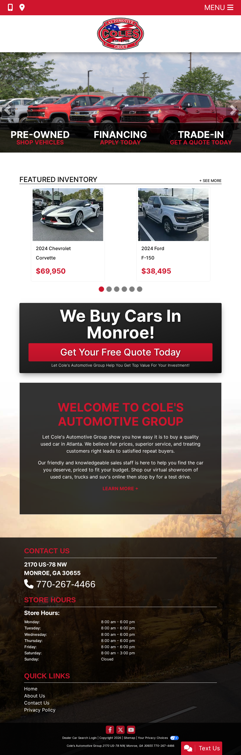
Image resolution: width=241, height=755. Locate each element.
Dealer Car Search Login (79, 711)
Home (30, 662)
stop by (146, 450)
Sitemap (129, 711)
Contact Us (36, 676)
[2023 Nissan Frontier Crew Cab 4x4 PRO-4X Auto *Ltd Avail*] (173, 201)
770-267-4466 (66, 557)
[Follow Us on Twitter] (120, 703)
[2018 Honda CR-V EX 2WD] (67, 201)
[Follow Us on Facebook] (110, 703)
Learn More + (120, 462)
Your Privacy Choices (153, 711)
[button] (7, 109)
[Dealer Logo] (120, 34)
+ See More (210, 180)
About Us (34, 669)
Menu (215, 7)
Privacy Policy (40, 683)
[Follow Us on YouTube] (131, 703)
